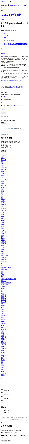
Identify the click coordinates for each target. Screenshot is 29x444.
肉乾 (2, 195)
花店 (2, 292)
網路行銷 (3, 352)
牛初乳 (3, 247)
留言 (15, 105)
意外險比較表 (4, 255)
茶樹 (2, 362)
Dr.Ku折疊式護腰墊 (6, 267)
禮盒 (2, 189)
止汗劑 (3, 177)
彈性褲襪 (3, 329)
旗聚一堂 (3, 185)
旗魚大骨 (3, 53)
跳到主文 (3, 19)
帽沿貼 (3, 158)
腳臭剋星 (3, 160)
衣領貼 (3, 156)
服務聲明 (17, 419)
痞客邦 (12, 105)
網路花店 (3, 294)
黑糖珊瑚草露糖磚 (6, 283)
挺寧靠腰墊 (4, 269)
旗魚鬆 (3, 187)
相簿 (5, 33)
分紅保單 (3, 257)
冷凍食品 (3, 204)
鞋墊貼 (3, 181)
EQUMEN (3, 373)
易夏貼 (3, 173)
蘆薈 (2, 358)
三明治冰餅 (4, 167)
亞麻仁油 (3, 244)
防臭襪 (3, 165)
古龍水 (3, 366)
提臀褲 (3, 375)
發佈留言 (3, 122)
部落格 (6, 35)
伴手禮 (3, 191)
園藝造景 (3, 259)
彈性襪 (3, 325)
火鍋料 (3, 201)
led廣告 (3, 319)
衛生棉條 (3, 348)
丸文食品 (3, 87)
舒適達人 (3, 350)
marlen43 (3, 96)
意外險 (3, 253)
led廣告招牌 (4, 315)
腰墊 (2, 273)
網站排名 (3, 288)
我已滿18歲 (4, 440)
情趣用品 (3, 337)
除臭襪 (3, 164)
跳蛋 (2, 341)
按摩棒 (3, 339)
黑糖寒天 (3, 281)
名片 (5, 37)
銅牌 (2, 311)
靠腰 (2, 271)
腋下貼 (3, 175)
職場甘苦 (13, 30)
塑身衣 (3, 369)
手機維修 (3, 345)
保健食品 (3, 242)
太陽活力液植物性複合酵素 (8, 279)
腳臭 (2, 162)
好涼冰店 (3, 169)
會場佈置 (3, 298)
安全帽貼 (3, 171)
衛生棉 (3, 346)
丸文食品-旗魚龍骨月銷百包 (16, 44)
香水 (2, 364)
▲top (2, 109)
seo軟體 (3, 286)
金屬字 (3, 313)
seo (1, 354)
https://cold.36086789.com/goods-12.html (11, 80)
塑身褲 (3, 371)
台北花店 (3, 300)
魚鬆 (2, 193)
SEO (2, 290)
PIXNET (7, 417)
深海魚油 (3, 249)
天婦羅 (15, 87)
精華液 (3, 360)
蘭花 (2, 265)
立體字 (3, 309)
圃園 (2, 367)
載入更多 (3, 112)
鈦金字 (3, 321)
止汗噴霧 (3, 179)
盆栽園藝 (3, 261)
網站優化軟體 (4, 285)
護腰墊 (3, 275)
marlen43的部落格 (11, 14)
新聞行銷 (3, 356)
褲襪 (2, 327)
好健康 (3, 240)
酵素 (2, 251)
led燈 (2, 317)
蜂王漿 (3, 245)
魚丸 (11, 87)
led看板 (3, 323)
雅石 (2, 263)
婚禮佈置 (3, 296)
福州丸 (23, 87)
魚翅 (2, 206)
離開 (9, 440)
